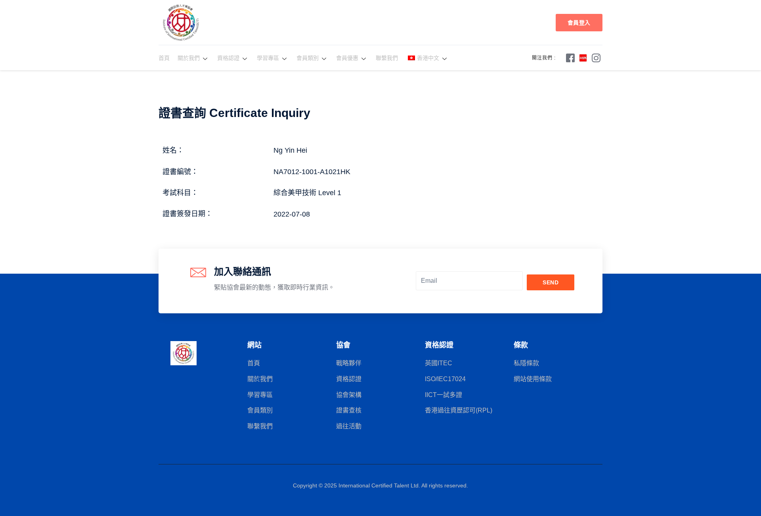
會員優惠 (347, 58)
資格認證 (228, 58)
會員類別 (307, 58)
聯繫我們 (387, 58)
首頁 (164, 58)
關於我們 (189, 58)
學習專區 (268, 58)
